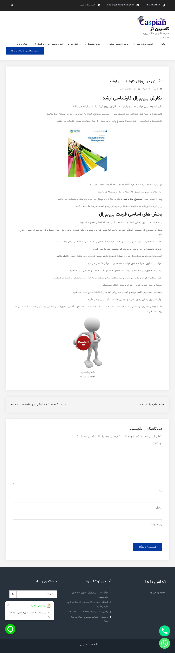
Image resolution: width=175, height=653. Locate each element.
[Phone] (164, 630)
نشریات (144, 184)
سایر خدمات (94, 44)
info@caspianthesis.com (120, 4)
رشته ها (75, 44)
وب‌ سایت (156, 524)
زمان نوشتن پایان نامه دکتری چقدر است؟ (86, 612)
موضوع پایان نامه (132, 199)
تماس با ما (21, 44)
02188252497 (153, 4)
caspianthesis (128, 89)
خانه (163, 44)
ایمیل (159, 507)
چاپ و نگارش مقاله (119, 44)
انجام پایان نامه (144, 44)
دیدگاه (157, 443)
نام (160, 491)
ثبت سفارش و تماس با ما (25, 51)
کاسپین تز (159, 29)
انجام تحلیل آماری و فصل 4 (49, 44)
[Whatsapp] (164, 643)
